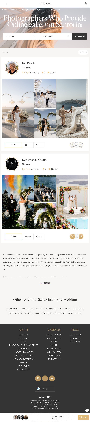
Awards (23, 363)
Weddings (75, 338)
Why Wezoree (23, 370)
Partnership (24, 338)
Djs (74, 309)
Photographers (27, 10)
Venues (28, 313)
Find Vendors (79, 36)
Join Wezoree (54, 359)
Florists (81, 309)
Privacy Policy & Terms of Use (23, 345)
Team (23, 342)
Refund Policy (24, 349)
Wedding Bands (15, 313)
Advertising (23, 366)
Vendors (14, 10)
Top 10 (28, 169)
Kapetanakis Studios (35, 160)
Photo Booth (60, 313)
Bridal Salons (65, 309)
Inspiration (75, 335)
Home (5, 10)
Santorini (41, 10)
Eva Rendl (28, 63)
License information (23, 352)
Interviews (75, 342)
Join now (83, 417)
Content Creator (74, 313)
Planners (39, 309)
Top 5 (27, 72)
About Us (23, 335)
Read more (45, 283)
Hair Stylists (47, 313)
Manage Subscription (23, 359)
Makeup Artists (51, 309)
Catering (37, 313)
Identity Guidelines (24, 356)
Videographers (26, 309)
